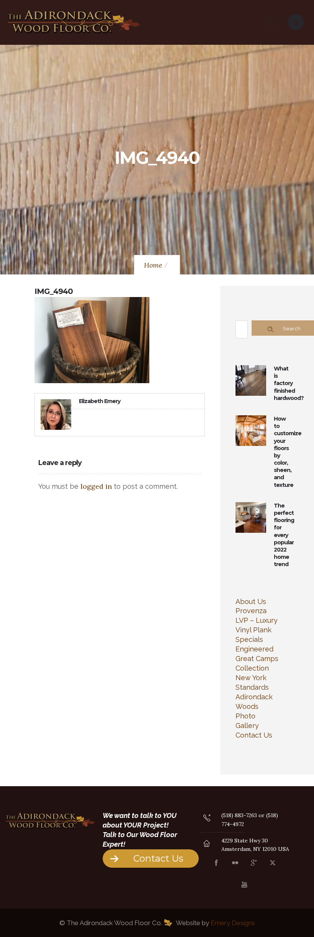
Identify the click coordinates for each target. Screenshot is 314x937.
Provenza (251, 611)
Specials (249, 639)
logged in (96, 486)
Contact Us (254, 735)
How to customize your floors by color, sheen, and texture (287, 451)
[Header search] (296, 21)
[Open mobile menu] (274, 22)
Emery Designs (233, 923)
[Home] (74, 34)
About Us (251, 601)
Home (153, 265)
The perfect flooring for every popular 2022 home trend (284, 535)
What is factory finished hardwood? (289, 383)
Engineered (254, 649)
